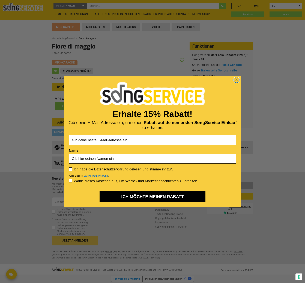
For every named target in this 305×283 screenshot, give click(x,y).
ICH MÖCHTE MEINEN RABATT (152, 196)
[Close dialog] (236, 80)
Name (73, 150)
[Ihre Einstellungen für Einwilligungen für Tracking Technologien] (298, 276)
